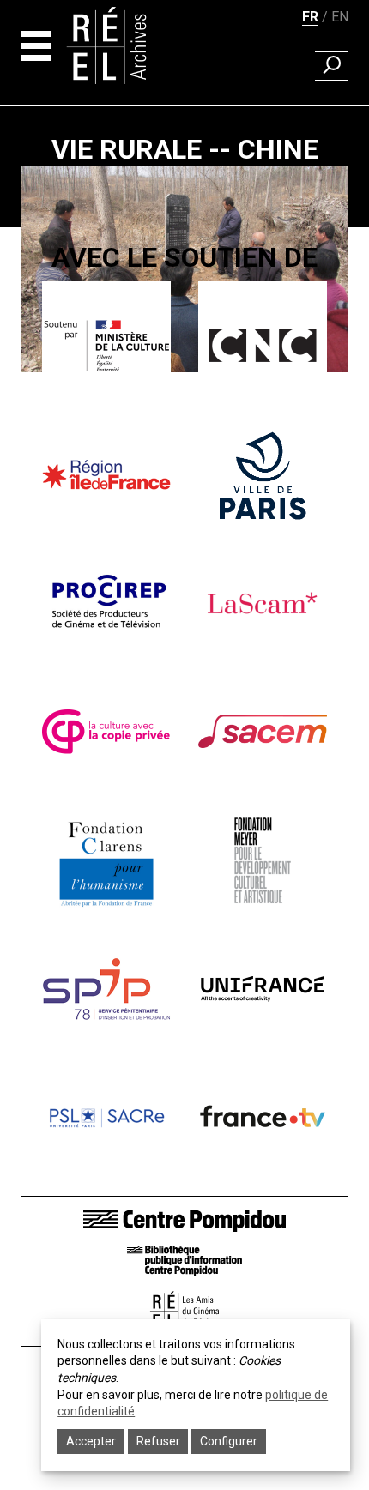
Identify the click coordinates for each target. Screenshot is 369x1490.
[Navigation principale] (36, 46)
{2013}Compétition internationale (185, 392)
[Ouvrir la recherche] (332, 66)
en (339, 17)
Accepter (91, 1441)
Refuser (158, 1441)
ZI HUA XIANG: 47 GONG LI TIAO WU (184, 431)
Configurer (228, 1441)
